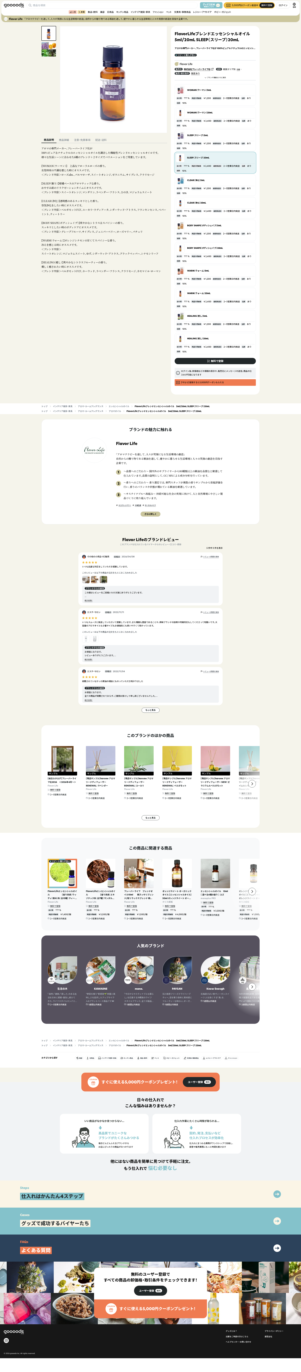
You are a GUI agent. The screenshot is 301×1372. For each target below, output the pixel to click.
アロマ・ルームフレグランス (90, 406)
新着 (83, 12)
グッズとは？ (231, 1331)
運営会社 (268, 1336)
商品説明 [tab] (49, 140)
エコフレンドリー (125, 505)
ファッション (158, 11)
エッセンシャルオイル (119, 406)
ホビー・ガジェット (222, 11)
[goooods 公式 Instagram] (6, 1340)
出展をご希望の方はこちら (237, 1336)
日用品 (110, 11)
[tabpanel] (104, 210)
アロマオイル (115, 411)
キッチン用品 (122, 11)
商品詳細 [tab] (64, 140)
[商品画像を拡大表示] (113, 79)
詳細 (238, 69)
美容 (102, 11)
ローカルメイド (150, 505)
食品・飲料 (93, 11)
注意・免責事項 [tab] (82, 140)
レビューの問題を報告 (211, 557)
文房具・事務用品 (182, 11)
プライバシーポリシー (274, 1331)
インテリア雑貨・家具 (140, 11)
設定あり (195, 73)
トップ (44, 406)
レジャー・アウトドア (202, 11)
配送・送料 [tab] (101, 140)
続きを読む (88, 600)
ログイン (283, 5)
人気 (74, 12)
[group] (199, 1082)
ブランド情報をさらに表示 (216, 78)
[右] (252, 784)
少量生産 (138, 505)
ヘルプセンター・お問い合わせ (238, 1342)
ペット (169, 11)
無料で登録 (55, 789)
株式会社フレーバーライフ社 (197, 69)
